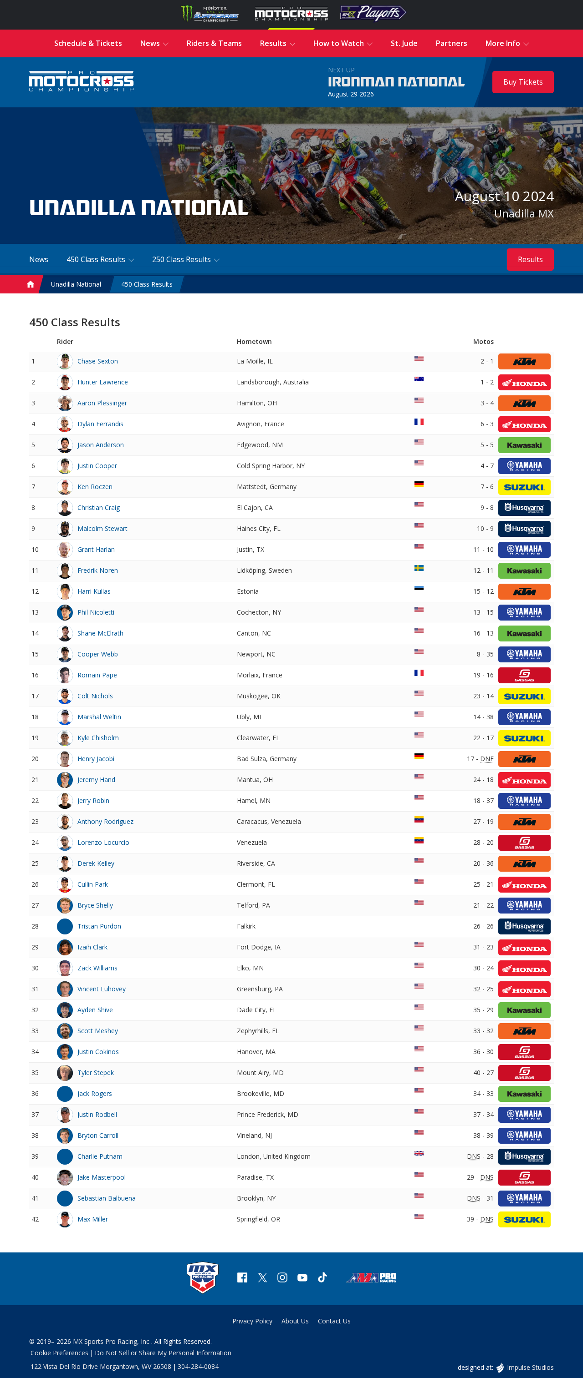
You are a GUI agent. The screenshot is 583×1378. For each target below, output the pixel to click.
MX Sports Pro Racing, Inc (112, 1341)
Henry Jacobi (95, 758)
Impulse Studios (530, 1367)
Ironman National (396, 82)
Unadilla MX (524, 213)
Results (530, 259)
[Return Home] (81, 82)
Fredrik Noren (97, 570)
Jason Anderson (100, 444)
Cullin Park (92, 884)
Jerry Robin (93, 800)
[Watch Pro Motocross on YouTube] (302, 1278)
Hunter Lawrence (102, 382)
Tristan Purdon (99, 926)
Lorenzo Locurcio (103, 842)
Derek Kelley (95, 863)
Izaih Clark (92, 947)
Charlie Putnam (100, 1156)
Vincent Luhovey (101, 988)
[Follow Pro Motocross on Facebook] (242, 1278)
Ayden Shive (95, 1009)
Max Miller (92, 1219)
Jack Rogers (94, 1093)
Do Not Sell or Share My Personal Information (163, 1352)
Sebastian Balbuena (106, 1198)
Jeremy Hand (96, 779)
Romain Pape (97, 675)
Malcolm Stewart (102, 528)
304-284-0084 (198, 1366)
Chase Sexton (97, 361)
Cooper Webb (97, 654)
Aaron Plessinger (102, 403)
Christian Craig (98, 507)
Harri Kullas (94, 591)
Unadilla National (76, 284)
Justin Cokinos (98, 1051)
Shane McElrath (100, 633)
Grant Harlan (96, 549)
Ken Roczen (95, 486)
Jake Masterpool (101, 1177)
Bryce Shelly (95, 905)
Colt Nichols (95, 696)
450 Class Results (147, 284)
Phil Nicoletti (95, 612)
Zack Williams (97, 968)
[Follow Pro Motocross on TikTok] (322, 1278)
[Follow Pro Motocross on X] (262, 1278)
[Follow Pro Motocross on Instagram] (282, 1278)
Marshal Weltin (99, 716)
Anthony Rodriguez (105, 821)
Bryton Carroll (97, 1135)
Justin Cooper (97, 465)
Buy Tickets (523, 82)
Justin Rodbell (97, 1114)
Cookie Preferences (59, 1352)
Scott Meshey (97, 1030)
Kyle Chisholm (98, 737)
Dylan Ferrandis (100, 423)
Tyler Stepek (95, 1072)
